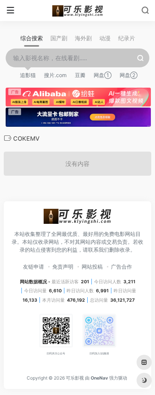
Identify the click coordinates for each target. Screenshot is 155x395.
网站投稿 (92, 266)
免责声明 (62, 266)
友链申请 (33, 266)
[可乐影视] (77, 10)
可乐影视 (75, 378)
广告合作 (121, 266)
